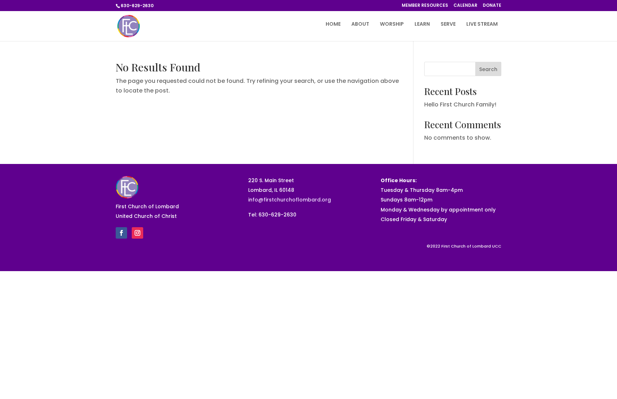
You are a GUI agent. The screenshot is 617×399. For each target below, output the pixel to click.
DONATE (492, 5)
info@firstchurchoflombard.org (289, 199)
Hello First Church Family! (460, 104)
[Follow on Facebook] (121, 233)
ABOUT (360, 24)
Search (488, 69)
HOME (333, 24)
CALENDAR (465, 5)
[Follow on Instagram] (137, 233)
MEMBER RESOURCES (425, 5)
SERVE (448, 24)
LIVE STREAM (482, 24)
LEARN (422, 24)
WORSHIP (392, 24)
